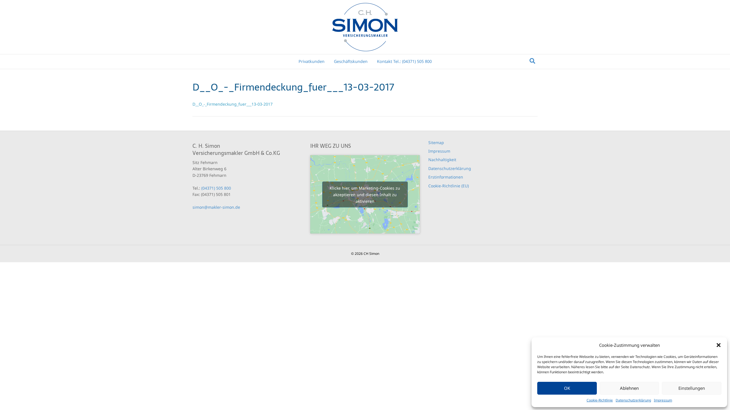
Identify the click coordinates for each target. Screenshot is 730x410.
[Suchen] (532, 61)
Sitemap (436, 142)
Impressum (663, 400)
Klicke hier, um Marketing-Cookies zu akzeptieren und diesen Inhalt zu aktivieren (365, 194)
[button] (718, 345)
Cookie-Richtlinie (600, 400)
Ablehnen (629, 388)
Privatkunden (312, 61)
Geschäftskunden (351, 61)
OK (567, 388)
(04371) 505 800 (216, 188)
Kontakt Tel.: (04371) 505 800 (404, 61)
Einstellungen (691, 388)
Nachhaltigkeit (442, 159)
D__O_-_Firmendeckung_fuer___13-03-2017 (232, 104)
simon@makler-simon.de (216, 207)
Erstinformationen (445, 177)
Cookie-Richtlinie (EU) (448, 185)
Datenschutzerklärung (633, 400)
